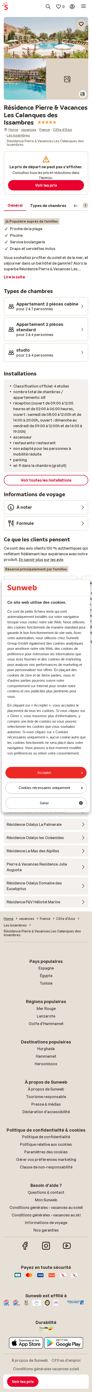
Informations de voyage (46, 1222)
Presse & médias (46, 1104)
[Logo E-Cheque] (74, 1277)
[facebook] (25, 1249)
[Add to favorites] (81, 24)
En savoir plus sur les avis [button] (41, 559)
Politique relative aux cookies (46, 1144)
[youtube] (66, 1249)
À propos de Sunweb (46, 1089)
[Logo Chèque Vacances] (63, 1277)
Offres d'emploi (66, 1360)
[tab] (15, 205)
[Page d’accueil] (5, 6)
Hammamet (46, 1056)
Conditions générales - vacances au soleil (46, 1207)
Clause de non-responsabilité (46, 1167)
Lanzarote (46, 1016)
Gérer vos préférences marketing (46, 1159)
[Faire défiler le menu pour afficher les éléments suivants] (85, 205)
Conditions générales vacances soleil (46, 1368)
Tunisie (46, 983)
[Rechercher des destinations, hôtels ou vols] (48, 6)
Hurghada (46, 1048)
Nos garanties (46, 1230)
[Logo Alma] (51, 1277)
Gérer (44, 803)
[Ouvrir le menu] (83, 6)
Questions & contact (46, 1192)
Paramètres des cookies (46, 1152)
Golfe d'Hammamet (46, 1023)
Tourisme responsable (46, 1096)
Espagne (46, 968)
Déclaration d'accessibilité (46, 1111)
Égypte (46, 975)
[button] (46, 37)
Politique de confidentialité (46, 1136)
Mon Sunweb (46, 1200)
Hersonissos (46, 1063)
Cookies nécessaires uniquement (44, 788)
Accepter (44, 773)
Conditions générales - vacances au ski (46, 1215)
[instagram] (46, 1249)
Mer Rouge (46, 1008)
